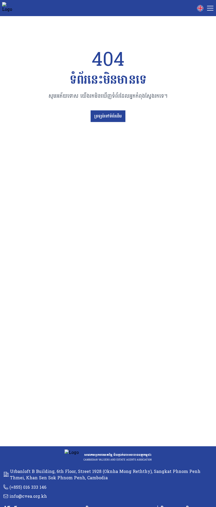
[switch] (200, 8)
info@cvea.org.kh (28, 496)
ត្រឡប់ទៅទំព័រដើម (108, 116)
